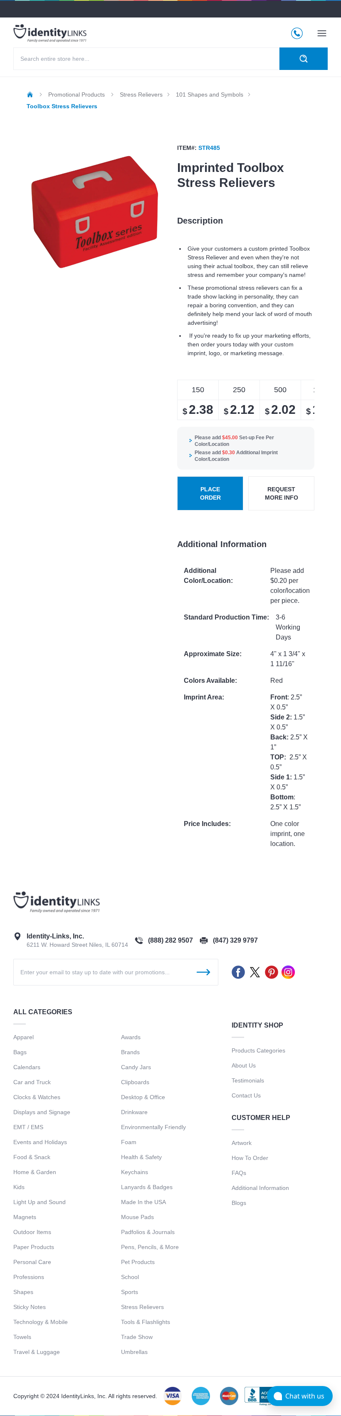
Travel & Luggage (36, 1352)
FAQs (239, 1173)
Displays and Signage (41, 1112)
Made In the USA (143, 1202)
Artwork (242, 1143)
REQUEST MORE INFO (281, 493)
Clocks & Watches (36, 1097)
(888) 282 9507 (170, 940)
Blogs (239, 1202)
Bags (20, 1052)
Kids (19, 1187)
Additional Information (260, 1188)
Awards (131, 1037)
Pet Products (138, 1262)
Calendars (26, 1067)
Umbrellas (134, 1352)
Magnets (24, 1217)
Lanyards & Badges (147, 1187)
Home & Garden (34, 1172)
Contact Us (246, 1095)
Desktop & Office (143, 1097)
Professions (28, 1277)
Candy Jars (136, 1067)
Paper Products (33, 1247)
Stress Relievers (142, 1307)
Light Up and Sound (39, 1202)
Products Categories (258, 1050)
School (130, 1277)
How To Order (250, 1158)
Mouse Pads (137, 1217)
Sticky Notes (29, 1307)
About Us (244, 1065)
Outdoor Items (32, 1232)
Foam (128, 1142)
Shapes (23, 1292)
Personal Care (32, 1262)
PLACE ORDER (210, 493)
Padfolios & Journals (148, 1232)
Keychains (134, 1172)
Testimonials (248, 1080)
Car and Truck (32, 1082)
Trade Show (137, 1337)
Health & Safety (141, 1157)
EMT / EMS (28, 1127)
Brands (130, 1052)
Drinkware (134, 1112)
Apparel (23, 1037)
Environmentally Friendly (153, 1127)
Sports (129, 1292)
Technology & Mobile (40, 1322)
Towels (22, 1337)
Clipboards (135, 1082)
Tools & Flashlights (145, 1322)
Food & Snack (31, 1157)
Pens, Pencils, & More (150, 1247)
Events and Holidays (40, 1142)
